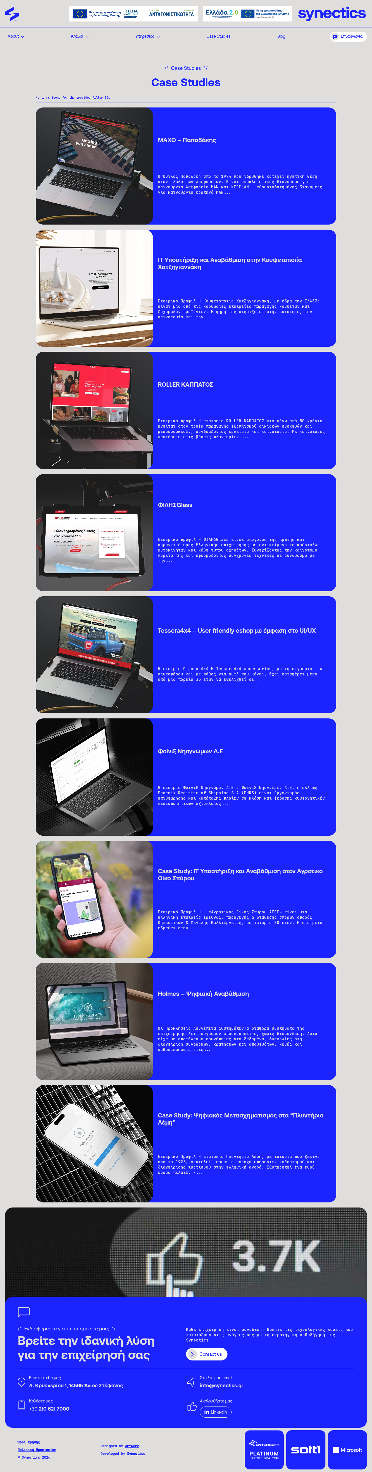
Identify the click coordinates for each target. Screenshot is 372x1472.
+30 (49, 1409)
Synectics (136, 1453)
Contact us (210, 1354)
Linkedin (219, 1412)
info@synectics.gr (221, 1386)
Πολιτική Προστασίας (37, 1449)
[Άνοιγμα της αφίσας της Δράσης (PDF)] (133, 13)
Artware (132, 1446)
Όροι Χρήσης (29, 1442)
